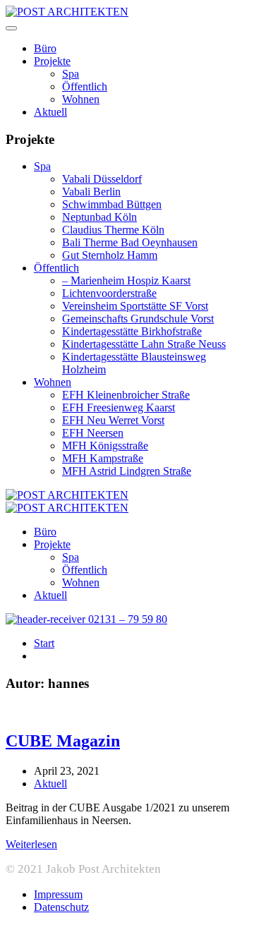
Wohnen (80, 99)
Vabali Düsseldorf (102, 179)
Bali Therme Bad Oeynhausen (130, 242)
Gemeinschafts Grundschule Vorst (138, 319)
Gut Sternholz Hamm (109, 255)
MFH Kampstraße (102, 458)
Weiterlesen (31, 844)
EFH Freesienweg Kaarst (118, 407)
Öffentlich (84, 86)
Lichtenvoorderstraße (109, 293)
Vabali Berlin (91, 192)
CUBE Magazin (63, 741)
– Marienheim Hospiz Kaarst (126, 280)
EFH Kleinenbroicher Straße (126, 395)
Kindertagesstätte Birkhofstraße (132, 331)
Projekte (52, 61)
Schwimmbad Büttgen (112, 204)
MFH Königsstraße (105, 446)
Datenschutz (61, 907)
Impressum (58, 894)
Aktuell (50, 112)
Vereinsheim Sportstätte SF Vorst (135, 306)
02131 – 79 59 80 (126, 619)
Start (44, 643)
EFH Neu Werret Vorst (113, 420)
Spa (70, 74)
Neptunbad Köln (99, 217)
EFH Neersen (92, 433)
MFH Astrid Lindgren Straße (126, 471)
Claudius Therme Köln (113, 230)
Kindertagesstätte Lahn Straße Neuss (144, 344)
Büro (45, 48)
